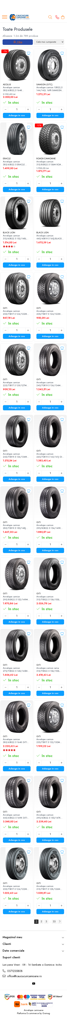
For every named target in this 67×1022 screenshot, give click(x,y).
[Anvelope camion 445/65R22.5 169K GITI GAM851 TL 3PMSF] (17, 792)
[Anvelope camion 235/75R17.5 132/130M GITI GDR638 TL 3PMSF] (50, 717)
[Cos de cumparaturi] (62, 17)
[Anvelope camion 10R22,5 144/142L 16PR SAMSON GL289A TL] (50, 65)
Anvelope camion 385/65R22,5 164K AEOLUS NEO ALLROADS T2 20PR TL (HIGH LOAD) (15, 89)
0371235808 (14, 971)
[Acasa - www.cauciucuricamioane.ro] (19, 17)
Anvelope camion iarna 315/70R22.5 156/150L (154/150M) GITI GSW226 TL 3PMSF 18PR (49, 670)
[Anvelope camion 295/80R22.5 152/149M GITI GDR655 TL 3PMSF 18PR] (17, 574)
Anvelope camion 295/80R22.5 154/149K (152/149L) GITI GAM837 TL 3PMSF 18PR (49, 527)
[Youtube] (33, 984)
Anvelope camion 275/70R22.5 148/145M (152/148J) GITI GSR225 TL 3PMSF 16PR (16, 670)
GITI (5, 308)
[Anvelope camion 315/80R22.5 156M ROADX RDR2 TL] (50, 139)
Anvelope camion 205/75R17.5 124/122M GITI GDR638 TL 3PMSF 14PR (48, 313)
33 (54, 921)
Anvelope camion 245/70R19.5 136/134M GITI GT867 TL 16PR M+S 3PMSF (49, 384)
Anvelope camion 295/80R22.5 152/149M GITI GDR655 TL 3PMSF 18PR (15, 598)
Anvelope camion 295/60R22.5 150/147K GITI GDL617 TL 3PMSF (48, 816)
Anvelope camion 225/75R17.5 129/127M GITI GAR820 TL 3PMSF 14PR (15, 384)
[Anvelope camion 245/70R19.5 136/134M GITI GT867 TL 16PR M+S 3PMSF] (50, 360)
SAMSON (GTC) (44, 84)
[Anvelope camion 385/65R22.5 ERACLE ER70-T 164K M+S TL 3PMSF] (17, 139)
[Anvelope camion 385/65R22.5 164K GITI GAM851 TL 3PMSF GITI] (17, 717)
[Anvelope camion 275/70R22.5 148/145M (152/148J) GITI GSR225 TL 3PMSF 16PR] (17, 645)
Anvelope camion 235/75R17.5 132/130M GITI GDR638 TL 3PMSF (48, 741)
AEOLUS (7, 84)
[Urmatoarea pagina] (59, 922)
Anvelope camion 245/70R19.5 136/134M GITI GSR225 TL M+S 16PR (16, 455)
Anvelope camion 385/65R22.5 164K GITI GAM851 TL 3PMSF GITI (15, 741)
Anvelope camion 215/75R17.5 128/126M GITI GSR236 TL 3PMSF (48, 888)
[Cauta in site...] (50, 17)
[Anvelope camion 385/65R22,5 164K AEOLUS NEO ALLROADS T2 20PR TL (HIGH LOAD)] (17, 65)
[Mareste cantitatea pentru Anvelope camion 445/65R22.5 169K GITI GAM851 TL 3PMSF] (28, 834)
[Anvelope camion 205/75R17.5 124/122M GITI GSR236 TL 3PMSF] (17, 863)
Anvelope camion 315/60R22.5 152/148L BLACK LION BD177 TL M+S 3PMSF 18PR (16, 237)
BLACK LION (9, 232)
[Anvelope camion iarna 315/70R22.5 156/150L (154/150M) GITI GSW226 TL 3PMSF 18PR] (50, 645)
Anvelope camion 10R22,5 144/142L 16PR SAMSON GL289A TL (49, 89)
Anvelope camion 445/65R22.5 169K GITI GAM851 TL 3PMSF (15, 816)
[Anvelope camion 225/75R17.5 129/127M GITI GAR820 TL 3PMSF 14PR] (17, 360)
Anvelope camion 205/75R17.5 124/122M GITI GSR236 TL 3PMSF (15, 888)
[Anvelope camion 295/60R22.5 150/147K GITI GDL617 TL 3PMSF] (50, 792)
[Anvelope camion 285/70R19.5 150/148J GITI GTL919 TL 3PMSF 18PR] (17, 502)
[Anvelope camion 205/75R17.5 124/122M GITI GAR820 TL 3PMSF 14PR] (17, 288)
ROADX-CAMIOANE (46, 158)
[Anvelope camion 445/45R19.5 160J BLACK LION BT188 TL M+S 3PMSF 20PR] (50, 213)
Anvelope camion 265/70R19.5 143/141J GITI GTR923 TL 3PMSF (50, 455)
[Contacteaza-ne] (57, 17)
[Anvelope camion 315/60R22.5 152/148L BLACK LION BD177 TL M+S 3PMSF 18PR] (17, 213)
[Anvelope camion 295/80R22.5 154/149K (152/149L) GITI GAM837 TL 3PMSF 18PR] (50, 502)
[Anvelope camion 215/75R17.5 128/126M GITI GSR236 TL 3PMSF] (50, 863)
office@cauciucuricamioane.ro (24, 976)
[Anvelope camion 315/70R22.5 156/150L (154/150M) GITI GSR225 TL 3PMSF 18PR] (50, 574)
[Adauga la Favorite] (29, 53)
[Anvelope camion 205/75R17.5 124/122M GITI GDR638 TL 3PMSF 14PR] (50, 288)
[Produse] (4, 17)
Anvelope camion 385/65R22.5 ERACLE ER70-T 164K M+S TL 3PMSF (14, 163)
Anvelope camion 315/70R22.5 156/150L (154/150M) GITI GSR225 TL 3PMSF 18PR (49, 598)
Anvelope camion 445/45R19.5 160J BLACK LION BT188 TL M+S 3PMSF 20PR (50, 237)
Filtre (19, 42)
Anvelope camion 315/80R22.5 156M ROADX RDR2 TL (50, 163)
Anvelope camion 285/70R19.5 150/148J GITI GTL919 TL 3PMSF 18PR (14, 527)
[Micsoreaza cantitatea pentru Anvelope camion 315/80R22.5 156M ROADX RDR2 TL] (39, 183)
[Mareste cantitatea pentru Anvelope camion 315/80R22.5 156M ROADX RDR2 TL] (61, 183)
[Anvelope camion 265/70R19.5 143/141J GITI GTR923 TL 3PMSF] (50, 431)
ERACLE (7, 158)
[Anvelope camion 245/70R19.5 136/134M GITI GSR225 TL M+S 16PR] (17, 431)
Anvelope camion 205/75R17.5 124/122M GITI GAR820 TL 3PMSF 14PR (15, 313)
